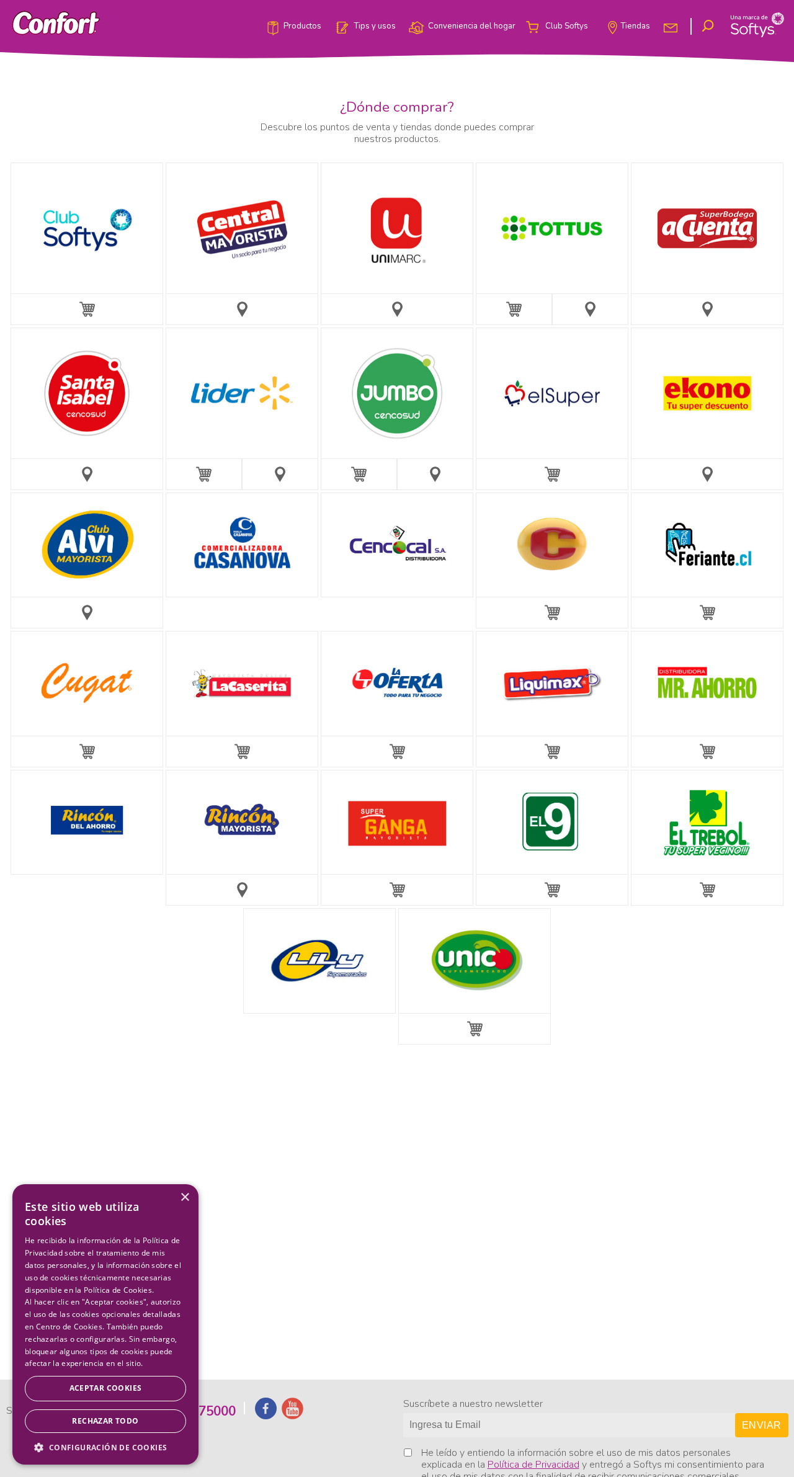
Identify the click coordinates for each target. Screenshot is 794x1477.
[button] (105, 1446)
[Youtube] (292, 1415)
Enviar (761, 1425)
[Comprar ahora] (87, 309)
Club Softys (566, 27)
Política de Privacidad (533, 1464)
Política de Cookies (118, 1290)
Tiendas (635, 27)
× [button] (184, 1197)
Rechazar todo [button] (105, 1421)
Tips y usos (375, 27)
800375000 (202, 1411)
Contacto (672, 27)
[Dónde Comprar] (242, 309)
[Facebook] (266, 1415)
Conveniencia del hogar (471, 27)
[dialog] (105, 1324)
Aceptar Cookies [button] (105, 1388)
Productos (302, 27)
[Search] (709, 26)
